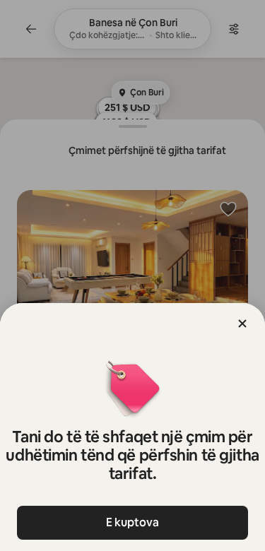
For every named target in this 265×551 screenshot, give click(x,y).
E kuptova (132, 522)
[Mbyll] (242, 323)
